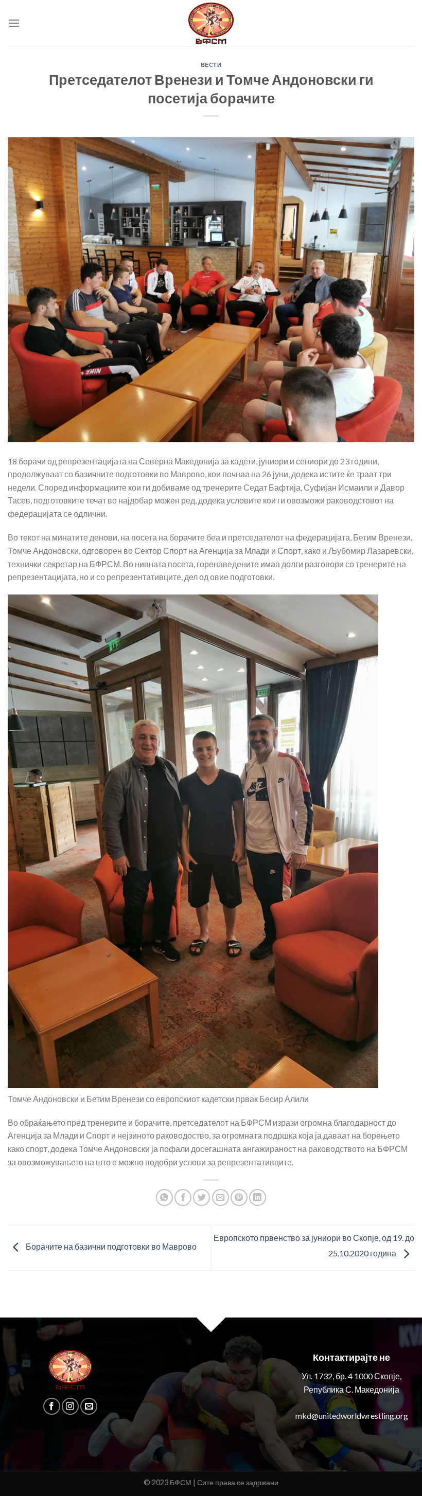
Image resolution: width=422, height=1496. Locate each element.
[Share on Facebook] (182, 1197)
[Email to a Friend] (220, 1197)
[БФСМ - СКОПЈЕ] (211, 23)
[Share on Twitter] (201, 1197)
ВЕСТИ (211, 64)
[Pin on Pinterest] (239, 1197)
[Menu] (14, 22)
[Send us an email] (88, 1406)
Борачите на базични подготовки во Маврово (110, 1246)
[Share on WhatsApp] (164, 1197)
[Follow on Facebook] (51, 1406)
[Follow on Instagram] (70, 1406)
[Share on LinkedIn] (257, 1197)
